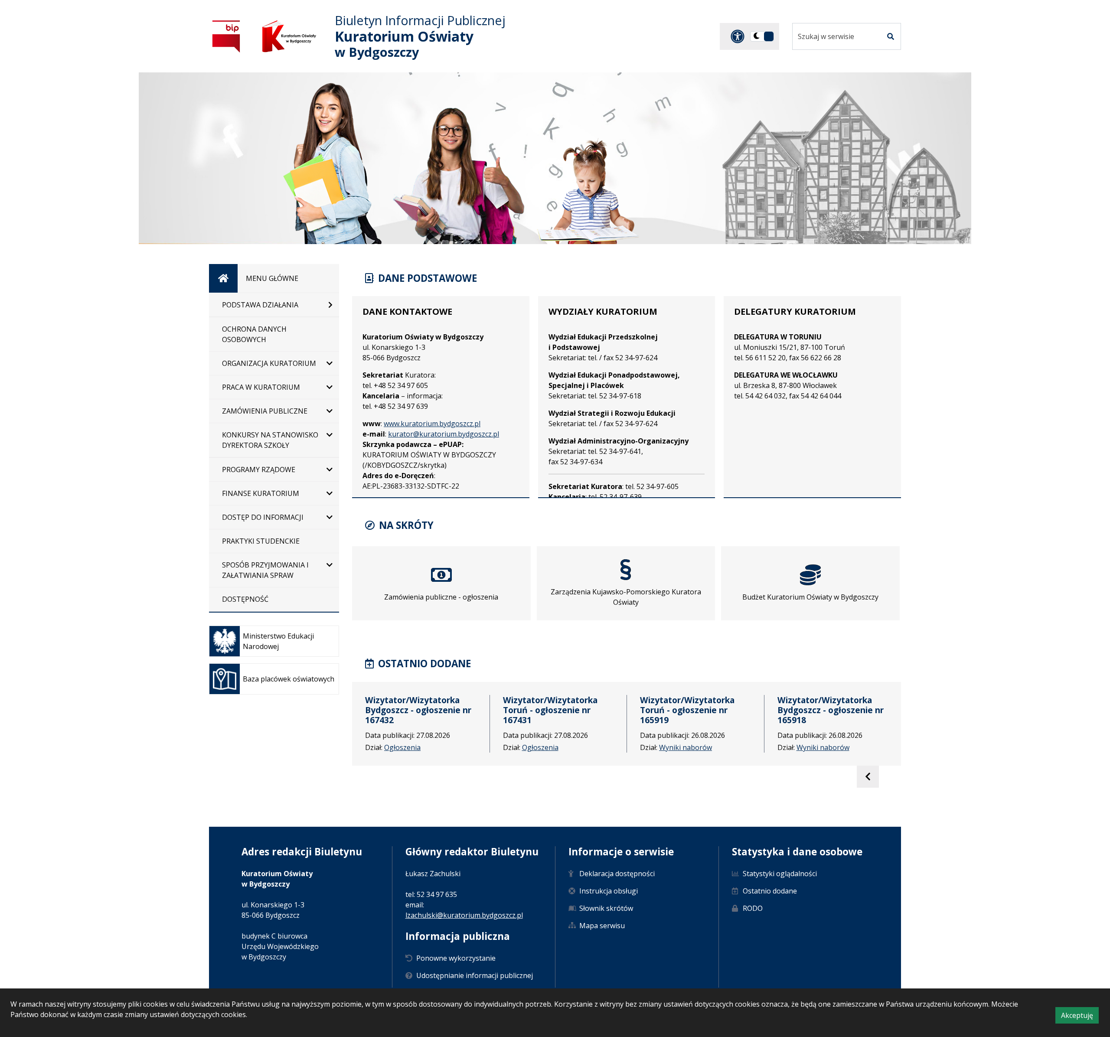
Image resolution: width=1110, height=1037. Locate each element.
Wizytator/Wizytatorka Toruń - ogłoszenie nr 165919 (687, 710)
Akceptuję (1080, 1017)
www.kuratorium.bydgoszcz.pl (432, 423)
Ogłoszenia (402, 747)
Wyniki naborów (685, 747)
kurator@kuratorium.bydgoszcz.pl (443, 434)
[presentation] (868, 777)
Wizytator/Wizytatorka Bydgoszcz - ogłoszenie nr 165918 (830, 710)
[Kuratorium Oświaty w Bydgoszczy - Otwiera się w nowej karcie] (289, 36)
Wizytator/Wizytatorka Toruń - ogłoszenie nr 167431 (550, 710)
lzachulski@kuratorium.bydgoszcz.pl (464, 915)
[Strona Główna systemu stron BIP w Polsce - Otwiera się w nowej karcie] (226, 36)
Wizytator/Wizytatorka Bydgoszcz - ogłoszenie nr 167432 (418, 710)
